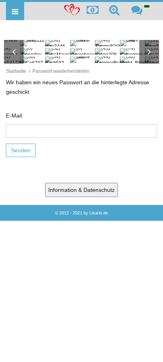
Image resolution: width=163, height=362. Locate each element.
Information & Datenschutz (81, 190)
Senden (20, 150)
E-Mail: (14, 115)
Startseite (16, 71)
